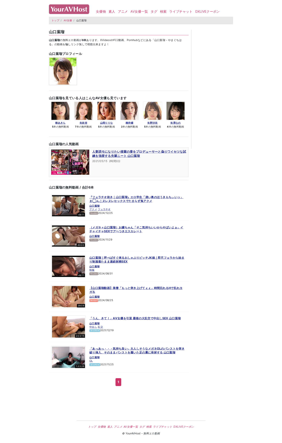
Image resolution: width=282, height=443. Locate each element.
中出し (93, 326)
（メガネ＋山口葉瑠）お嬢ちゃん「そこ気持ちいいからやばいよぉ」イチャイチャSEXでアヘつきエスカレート (136, 229)
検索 (163, 11)
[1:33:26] (68, 357)
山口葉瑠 (94, 205)
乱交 (100, 326)
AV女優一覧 (139, 11)
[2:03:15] (68, 326)
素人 (112, 11)
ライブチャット (180, 11)
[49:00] (68, 235)
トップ (55, 20)
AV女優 (68, 20)
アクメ (93, 209)
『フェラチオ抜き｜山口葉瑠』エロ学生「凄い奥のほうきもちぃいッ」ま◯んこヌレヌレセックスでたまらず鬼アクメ (136, 199)
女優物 (101, 11)
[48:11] (68, 205)
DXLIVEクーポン (207, 11)
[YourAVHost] (69, 8)
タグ (154, 11)
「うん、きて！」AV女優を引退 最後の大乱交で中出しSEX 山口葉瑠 (135, 318)
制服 (92, 269)
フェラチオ (104, 209)
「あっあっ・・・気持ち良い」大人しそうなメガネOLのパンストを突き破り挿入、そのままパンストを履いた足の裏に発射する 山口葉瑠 (137, 350)
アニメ (123, 11)
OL (91, 360)
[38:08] (68, 296)
